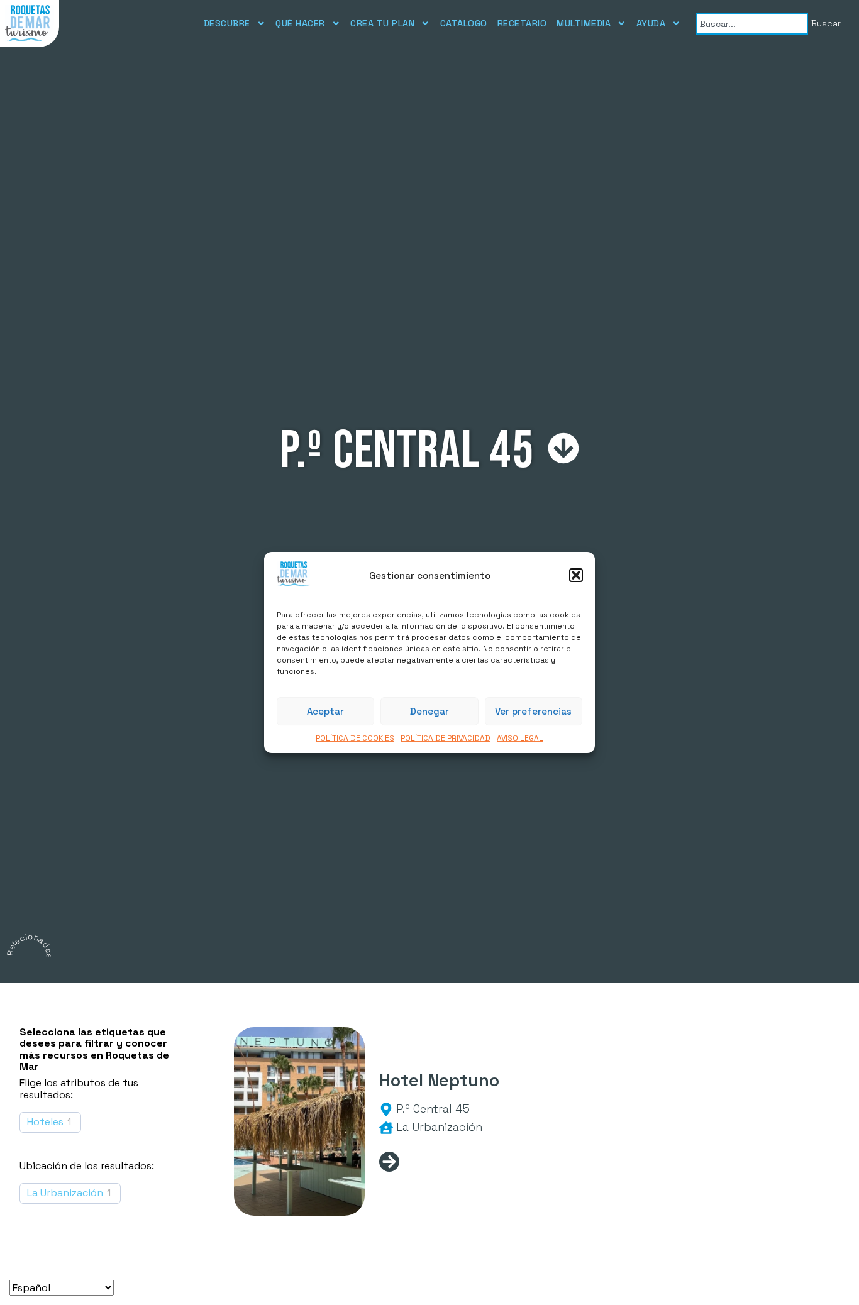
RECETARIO (522, 23)
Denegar (429, 711)
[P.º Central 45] (563, 448)
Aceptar (325, 711)
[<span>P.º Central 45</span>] (386, 1109)
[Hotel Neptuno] (299, 1121)
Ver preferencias (533, 711)
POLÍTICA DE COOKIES (355, 739)
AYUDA (651, 23)
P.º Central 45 (407, 451)
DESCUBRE (227, 23)
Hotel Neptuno (439, 1080)
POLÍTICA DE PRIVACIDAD (445, 739)
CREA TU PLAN (382, 23)
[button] (576, 575)
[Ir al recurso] (389, 1162)
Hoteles (45, 1122)
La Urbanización (65, 1193)
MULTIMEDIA (584, 23)
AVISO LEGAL (520, 739)
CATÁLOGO (463, 23)
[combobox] (751, 24)
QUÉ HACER (300, 23)
